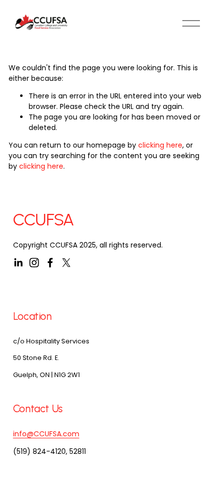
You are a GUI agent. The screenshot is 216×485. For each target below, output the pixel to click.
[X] (66, 263)
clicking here (160, 145)
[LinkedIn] (18, 263)
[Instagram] (34, 263)
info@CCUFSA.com (46, 434)
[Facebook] (50, 263)
